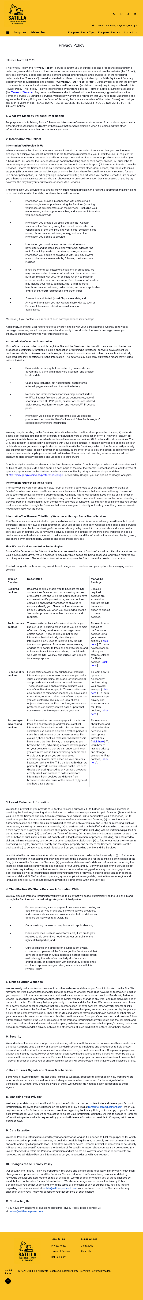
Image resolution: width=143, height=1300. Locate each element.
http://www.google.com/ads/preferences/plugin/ (36, 474)
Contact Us (130, 32)
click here (98, 741)
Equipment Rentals (109, 32)
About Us (86, 1251)
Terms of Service (22, 92)
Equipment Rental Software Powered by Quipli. (85, 1270)
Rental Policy (58, 1256)
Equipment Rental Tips (81, 32)
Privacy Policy (58, 1245)
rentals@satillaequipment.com (105, 1106)
